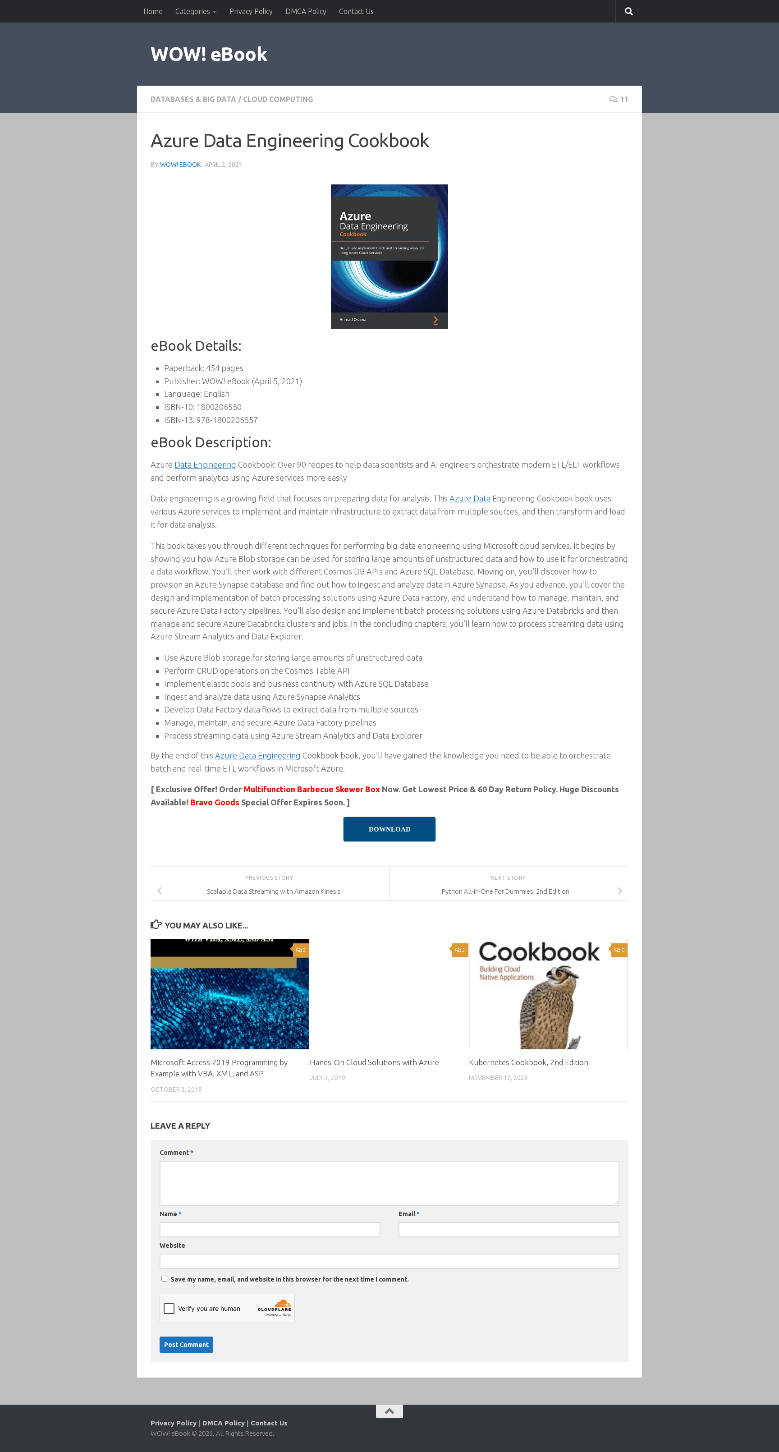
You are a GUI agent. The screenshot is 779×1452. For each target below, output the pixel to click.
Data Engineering (205, 464)
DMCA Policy (305, 11)
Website (172, 1245)
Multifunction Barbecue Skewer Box (311, 789)
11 (624, 99)
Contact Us (356, 11)
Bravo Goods (214, 802)
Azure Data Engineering (258, 755)
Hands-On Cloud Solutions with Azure (374, 1062)
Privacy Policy (251, 11)
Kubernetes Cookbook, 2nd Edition (528, 1062)
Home (153, 11)
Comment (176, 1152)
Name (171, 1214)
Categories (192, 11)
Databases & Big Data (193, 99)
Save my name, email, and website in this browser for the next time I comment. (289, 1279)
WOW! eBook (209, 53)
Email (409, 1214)
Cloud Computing (278, 99)
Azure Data (469, 498)
